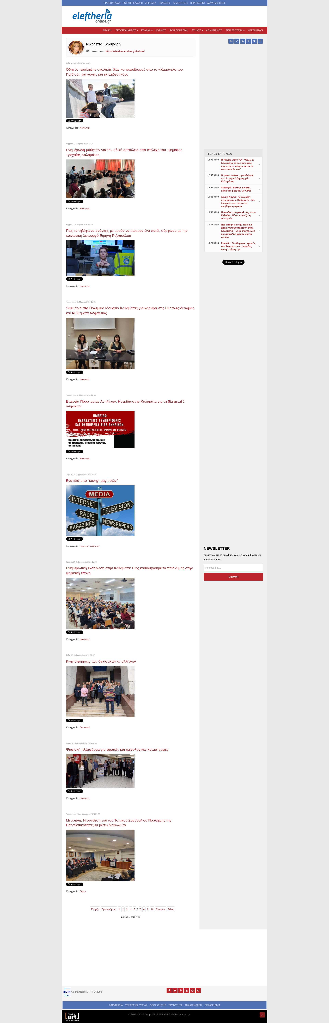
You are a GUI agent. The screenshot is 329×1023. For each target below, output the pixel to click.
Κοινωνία (84, 127)
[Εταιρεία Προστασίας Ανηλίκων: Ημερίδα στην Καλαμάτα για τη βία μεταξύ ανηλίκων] (100, 429)
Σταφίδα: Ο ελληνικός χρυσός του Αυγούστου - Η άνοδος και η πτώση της (238, 246)
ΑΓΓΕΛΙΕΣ (150, 3)
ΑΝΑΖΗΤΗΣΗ (180, 3)
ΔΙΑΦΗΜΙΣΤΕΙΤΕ (216, 3)
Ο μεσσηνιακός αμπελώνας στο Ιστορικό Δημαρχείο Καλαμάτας (237, 178)
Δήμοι (83, 891)
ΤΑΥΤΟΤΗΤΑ (175, 1005)
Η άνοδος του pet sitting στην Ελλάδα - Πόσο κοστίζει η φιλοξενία (238, 215)
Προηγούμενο (108, 909)
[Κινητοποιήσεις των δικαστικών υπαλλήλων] (100, 691)
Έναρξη (95, 909)
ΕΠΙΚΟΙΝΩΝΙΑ (212, 1005)
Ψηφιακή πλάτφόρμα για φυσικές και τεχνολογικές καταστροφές (117, 749)
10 (152, 909)
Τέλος (171, 909)
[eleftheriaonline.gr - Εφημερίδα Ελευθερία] (92, 16)
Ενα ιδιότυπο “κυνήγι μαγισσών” (92, 481)
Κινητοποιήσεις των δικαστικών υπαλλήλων (101, 661)
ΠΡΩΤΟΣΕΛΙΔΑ (111, 3)
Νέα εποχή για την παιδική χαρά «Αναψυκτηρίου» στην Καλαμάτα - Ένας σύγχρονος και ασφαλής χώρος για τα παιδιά (238, 230)
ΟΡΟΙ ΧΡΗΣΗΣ (158, 1005)
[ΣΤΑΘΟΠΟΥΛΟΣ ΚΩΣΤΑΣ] (72, 1016)
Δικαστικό (85, 727)
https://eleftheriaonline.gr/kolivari (125, 51)
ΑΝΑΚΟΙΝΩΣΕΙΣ (193, 1005)
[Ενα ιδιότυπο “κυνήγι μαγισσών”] (100, 510)
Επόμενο (161, 909)
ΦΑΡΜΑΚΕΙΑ (116, 1005)
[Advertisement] (233, 349)
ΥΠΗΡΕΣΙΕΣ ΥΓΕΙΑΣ (136, 1005)
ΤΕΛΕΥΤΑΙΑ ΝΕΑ (220, 154)
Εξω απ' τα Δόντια (89, 546)
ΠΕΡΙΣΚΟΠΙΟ (197, 3)
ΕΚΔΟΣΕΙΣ (165, 3)
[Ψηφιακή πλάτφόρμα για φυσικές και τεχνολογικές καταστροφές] (100, 770)
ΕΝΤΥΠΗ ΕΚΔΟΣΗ (133, 3)
